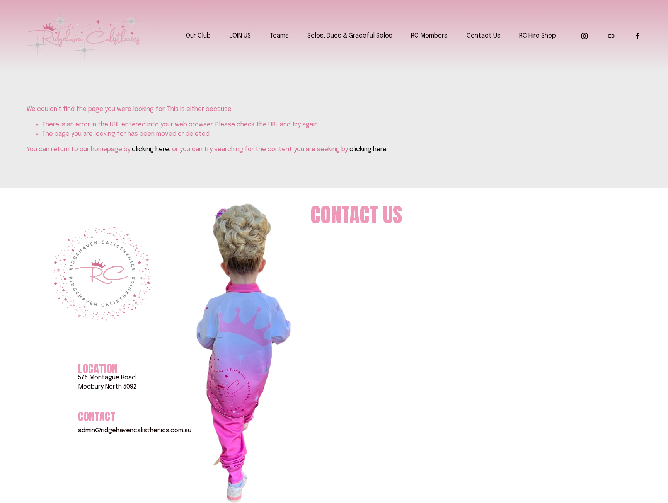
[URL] (611, 36)
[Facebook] (637, 36)
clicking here (150, 149)
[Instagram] (584, 36)
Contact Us (484, 35)
